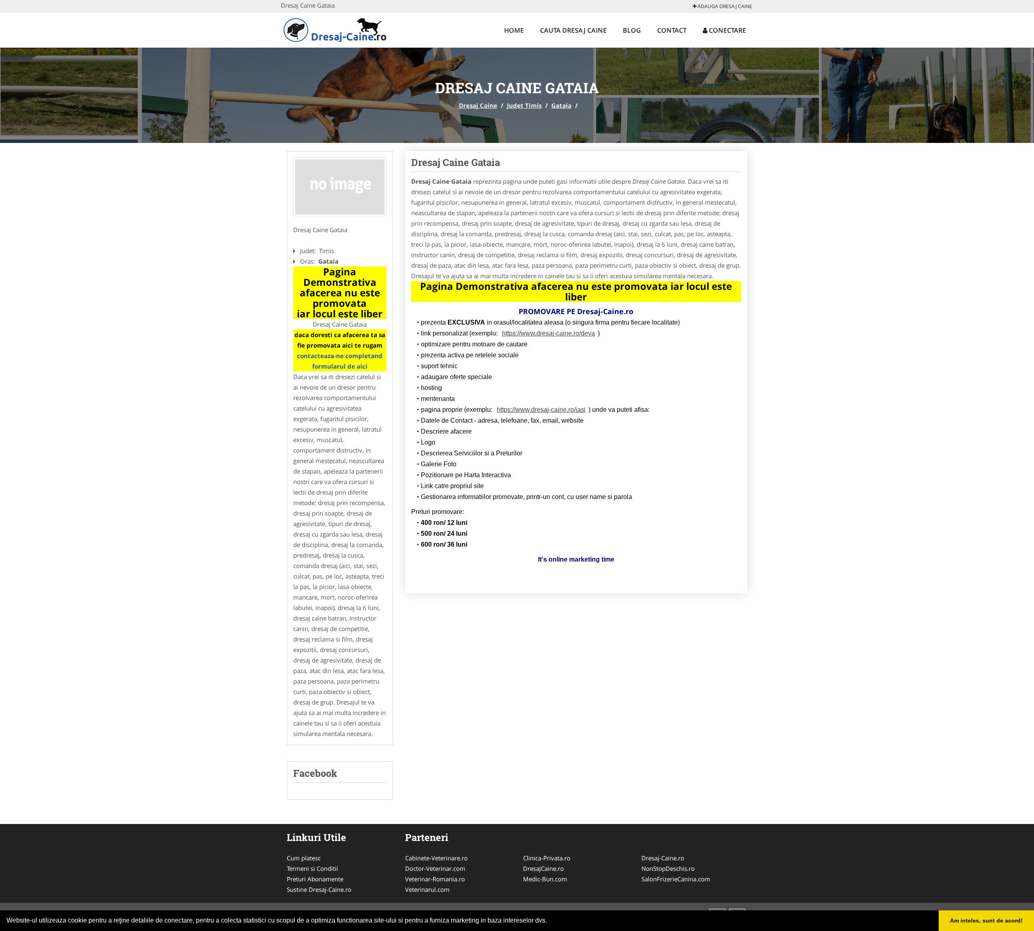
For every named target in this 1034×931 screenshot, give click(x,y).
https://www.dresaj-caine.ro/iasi (541, 409)
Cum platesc (304, 858)
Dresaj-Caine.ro (662, 858)
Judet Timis (524, 105)
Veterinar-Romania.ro (435, 879)
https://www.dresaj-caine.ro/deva (548, 333)
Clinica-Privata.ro (546, 858)
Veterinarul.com (427, 889)
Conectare (726, 30)
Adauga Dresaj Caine (724, 6)
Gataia (561, 105)
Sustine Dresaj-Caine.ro (319, 889)
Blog (632, 30)
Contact (672, 30)
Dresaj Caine (478, 105)
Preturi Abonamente (315, 879)
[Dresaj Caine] (334, 29)
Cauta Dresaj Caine (573, 30)
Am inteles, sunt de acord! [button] (986, 920)
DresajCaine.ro (543, 868)
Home (514, 30)
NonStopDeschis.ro (668, 868)
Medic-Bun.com (545, 879)
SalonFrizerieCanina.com (675, 879)
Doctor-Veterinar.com (435, 868)
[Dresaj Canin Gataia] (340, 186)
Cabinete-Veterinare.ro (436, 858)
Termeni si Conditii (312, 868)
